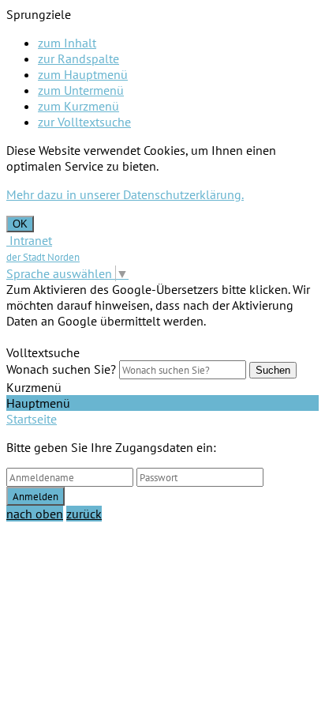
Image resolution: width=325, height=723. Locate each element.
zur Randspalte (78, 58)
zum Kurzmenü (78, 106)
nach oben (34, 514)
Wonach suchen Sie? (61, 369)
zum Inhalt (67, 43)
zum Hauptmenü (83, 74)
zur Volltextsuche (84, 122)
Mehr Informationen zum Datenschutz (108, 337)
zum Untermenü (81, 90)
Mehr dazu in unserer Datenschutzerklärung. (125, 194)
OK (20, 224)
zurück (84, 514)
